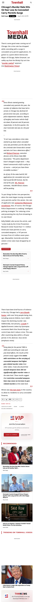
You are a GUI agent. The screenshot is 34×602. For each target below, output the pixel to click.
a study (24, 324)
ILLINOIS (21, 406)
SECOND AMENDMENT (7, 408)
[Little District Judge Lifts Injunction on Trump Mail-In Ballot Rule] (17, 574)
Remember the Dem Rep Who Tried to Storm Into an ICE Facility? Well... (16, 467)
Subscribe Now (25, 435)
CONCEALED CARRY (6, 406)
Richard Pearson (13, 153)
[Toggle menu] (3, 2)
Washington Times (11, 66)
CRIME (15, 406)
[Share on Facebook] (10, 399)
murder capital (8, 63)
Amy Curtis (5, 500)
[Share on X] (2, 399)
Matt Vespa (4, 16)
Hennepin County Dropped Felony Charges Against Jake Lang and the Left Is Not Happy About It (16, 495)
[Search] (31, 2)
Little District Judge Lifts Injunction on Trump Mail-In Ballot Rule (16, 586)
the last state (15, 390)
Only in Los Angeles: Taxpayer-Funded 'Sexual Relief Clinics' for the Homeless (17, 524)
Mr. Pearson (19, 183)
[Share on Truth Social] (6, 399)
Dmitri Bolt (5, 527)
